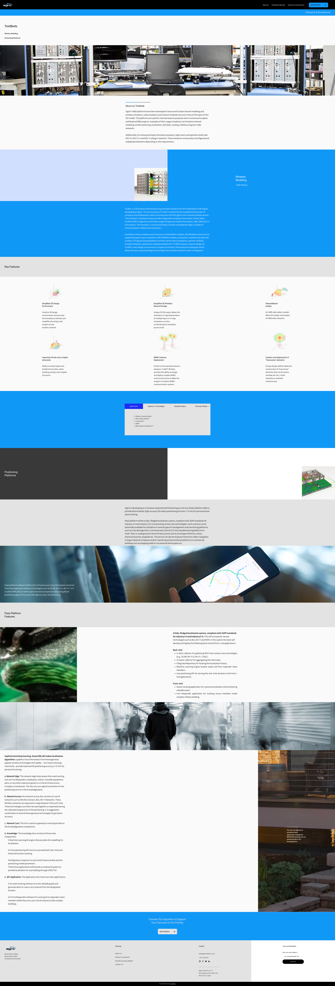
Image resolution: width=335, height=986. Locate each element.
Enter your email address (289, 952)
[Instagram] (200, 961)
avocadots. (173, 983)
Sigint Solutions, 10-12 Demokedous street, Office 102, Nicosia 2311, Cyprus (208, 973)
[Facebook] (203, 961)
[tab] (134, 406)
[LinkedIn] (209, 961)
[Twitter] (206, 961)
